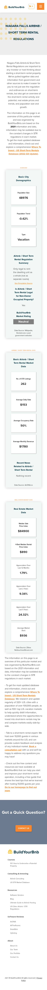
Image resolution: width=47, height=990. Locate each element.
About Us (13, 946)
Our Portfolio (15, 953)
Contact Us (14, 957)
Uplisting (13, 933)
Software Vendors (17, 895)
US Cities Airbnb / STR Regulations (18, 907)
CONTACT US (23, 828)
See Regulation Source (23, 283)
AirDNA (13, 922)
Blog (12, 899)
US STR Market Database (20, 882)
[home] (14, 6)
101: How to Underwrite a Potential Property (23, 864)
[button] (31, 6)
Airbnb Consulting (17, 879)
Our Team (14, 949)
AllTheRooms (15, 925)
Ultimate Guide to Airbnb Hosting (23, 903)
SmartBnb (14, 929)
